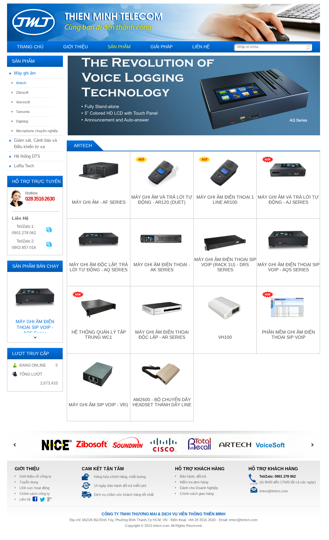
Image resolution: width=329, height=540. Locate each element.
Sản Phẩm (119, 46)
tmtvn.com (161, 526)
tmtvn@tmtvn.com (243, 520)
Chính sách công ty (34, 494)
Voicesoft (23, 102)
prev (78, 90)
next (309, 90)
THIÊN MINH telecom (33, 22)
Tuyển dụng (28, 482)
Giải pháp (161, 46)
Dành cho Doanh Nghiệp (199, 488)
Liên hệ (201, 46)
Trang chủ (30, 46)
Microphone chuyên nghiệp (37, 131)
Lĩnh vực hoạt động (34, 488)
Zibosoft (22, 92)
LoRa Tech (24, 165)
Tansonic (23, 112)
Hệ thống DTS (27, 156)
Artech (21, 83)
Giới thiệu (75, 46)
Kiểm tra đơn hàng (194, 482)
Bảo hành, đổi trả (193, 476)
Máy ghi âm (25, 73)
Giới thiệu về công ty (35, 476)
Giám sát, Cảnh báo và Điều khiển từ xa (35, 143)
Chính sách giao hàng (197, 494)
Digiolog (22, 121)
